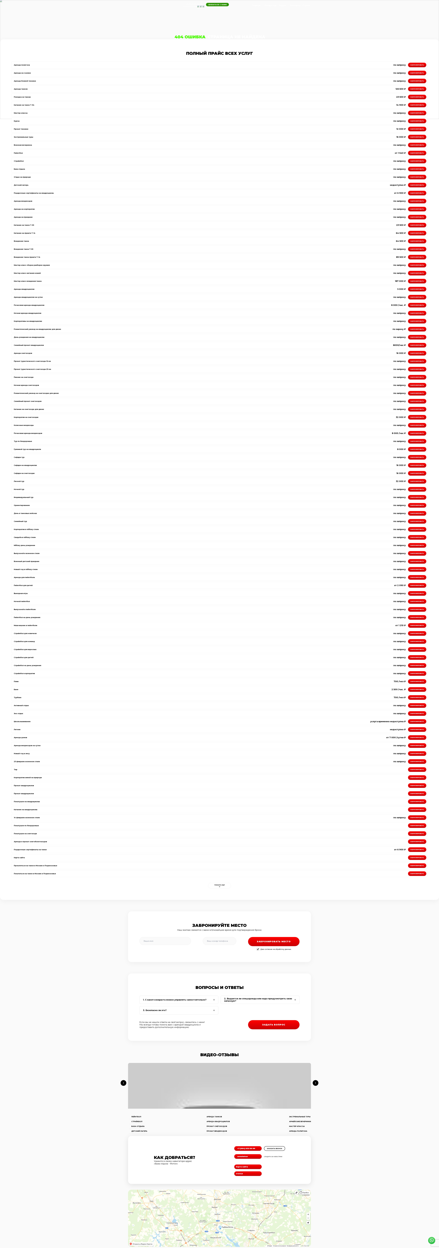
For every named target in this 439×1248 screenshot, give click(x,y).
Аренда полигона (298, 1131)
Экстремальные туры (300, 1117)
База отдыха (138, 1126)
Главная (256, 5)
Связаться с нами (217, 4)
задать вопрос (273, 1024)
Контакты (295, 5)
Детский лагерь (139, 1131)
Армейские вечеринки (300, 1121)
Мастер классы (297, 1126)
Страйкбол (136, 1121)
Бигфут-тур (271, 5)
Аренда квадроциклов (218, 1121)
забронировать (417, 65)
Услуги (282, 5)
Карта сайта (242, 1167)
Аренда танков (214, 1117)
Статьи (306, 5)
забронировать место (274, 941)
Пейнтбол (136, 1117)
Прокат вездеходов (217, 1131)
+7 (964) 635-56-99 (194, 4)
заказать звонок (274, 1148)
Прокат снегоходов (217, 1126)
